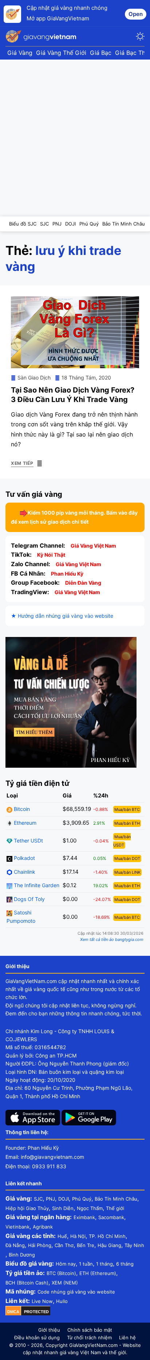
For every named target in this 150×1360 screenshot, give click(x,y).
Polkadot (23, 858)
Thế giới (115, 1208)
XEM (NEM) (65, 1283)
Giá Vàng (19, 52)
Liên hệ (127, 1337)
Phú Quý (81, 1199)
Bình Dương (22, 1255)
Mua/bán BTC (127, 809)
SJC (38, 1199)
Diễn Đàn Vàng (83, 583)
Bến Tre (85, 1245)
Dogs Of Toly (28, 899)
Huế (62, 1236)
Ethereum (24, 823)
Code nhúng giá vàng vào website (76, 1292)
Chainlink (23, 872)
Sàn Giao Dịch (34, 377)
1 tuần (86, 1264)
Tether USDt (27, 840)
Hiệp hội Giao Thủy (27, 1208)
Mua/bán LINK (127, 872)
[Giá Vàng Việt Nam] (41, 36)
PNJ (50, 1199)
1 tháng (104, 1264)
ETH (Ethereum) (97, 1273)
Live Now (42, 1301)
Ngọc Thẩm (90, 1208)
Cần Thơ (64, 1245)
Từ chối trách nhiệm (89, 1337)
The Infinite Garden (35, 885)
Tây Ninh (134, 1245)
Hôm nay (66, 1264)
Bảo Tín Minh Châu (116, 1199)
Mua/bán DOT (127, 858)
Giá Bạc (100, 52)
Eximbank (84, 1217)
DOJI (63, 1199)
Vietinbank (17, 1227)
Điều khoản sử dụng (37, 1337)
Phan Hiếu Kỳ (67, 574)
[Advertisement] (75, 138)
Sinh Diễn (63, 1208)
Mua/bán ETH (127, 823)
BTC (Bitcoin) (61, 1273)
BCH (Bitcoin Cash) (26, 1283)
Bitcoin (21, 809)
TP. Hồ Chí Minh (107, 1236)
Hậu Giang (109, 1245)
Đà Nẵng (15, 1245)
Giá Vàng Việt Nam (93, 546)
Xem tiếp (22, 463)
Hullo (62, 1301)
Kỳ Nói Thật (51, 555)
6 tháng (125, 1264)
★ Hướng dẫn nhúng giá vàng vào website (62, 616)
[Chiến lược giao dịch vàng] (71, 702)
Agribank (43, 1227)
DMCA (13, 1312)
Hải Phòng (39, 1245)
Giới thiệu (49, 1330)
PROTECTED (36, 1312)
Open (136, 14)
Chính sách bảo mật (89, 1330)
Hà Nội (78, 1236)
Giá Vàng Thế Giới (61, 52)
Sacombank (111, 1217)
